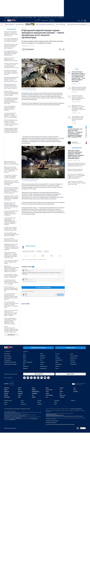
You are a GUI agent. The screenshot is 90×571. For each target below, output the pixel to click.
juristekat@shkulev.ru (34, 418)
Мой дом (42, 362)
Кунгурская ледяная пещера (28, 251)
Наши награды (7, 355)
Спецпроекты (73, 364)
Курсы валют (46, 17)
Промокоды (60, 17)
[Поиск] (78, 20)
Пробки (45, 20)
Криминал (42, 355)
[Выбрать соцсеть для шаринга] (63, 49)
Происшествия (58, 360)
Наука (41, 364)
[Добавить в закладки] (60, 49)
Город (24, 360)
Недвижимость (8, 17)
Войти (26, 295)
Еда (24, 364)
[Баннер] (30, 24)
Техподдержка (7, 360)
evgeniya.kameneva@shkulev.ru (76, 408)
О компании (7, 353)
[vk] (28, 377)
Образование (43, 368)
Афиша (34, 17)
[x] (41, 377)
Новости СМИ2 (26, 303)
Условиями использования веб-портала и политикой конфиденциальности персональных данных (64, 416)
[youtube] (45, 377)
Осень (56, 355)
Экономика (73, 362)
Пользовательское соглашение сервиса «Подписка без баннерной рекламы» (60, 424)
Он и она (57, 353)
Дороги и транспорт (27, 362)
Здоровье (25, 368)
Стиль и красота (74, 355)
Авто (24, 353)
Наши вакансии (8, 358)
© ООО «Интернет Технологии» (10, 428)
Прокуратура (39, 251)
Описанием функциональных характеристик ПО (55, 415)
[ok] (31, 377)
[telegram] (24, 377)
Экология (46, 251)
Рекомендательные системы (51, 422)
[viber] (34, 377)
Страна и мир (73, 358)
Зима (41, 353)
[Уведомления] (81, 20)
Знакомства (16, 17)
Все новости (11, 29)
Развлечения (58, 364)
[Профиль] (85, 20)
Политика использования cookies (52, 420)
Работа (57, 362)
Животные (25, 366)
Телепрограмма (28, 17)
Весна (24, 358)
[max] (38, 377)
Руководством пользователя (51, 414)
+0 (59, 276)
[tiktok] (48, 377)
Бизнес (24, 355)
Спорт (71, 353)
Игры (55, 17)
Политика (57, 358)
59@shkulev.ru (18, 417)
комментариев (29, 49)
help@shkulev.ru (13, 419)
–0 (63, 276)
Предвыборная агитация (10, 362)
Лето (41, 360)
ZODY (52, 17)
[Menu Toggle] (5, 20)
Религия (57, 366)
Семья (56, 368)
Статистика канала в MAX (10, 364)
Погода (21, 17)
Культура (42, 358)
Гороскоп (39, 17)
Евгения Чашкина (30, 246)
